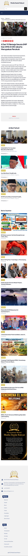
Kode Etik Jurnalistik (8, 546)
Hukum (3, 257)
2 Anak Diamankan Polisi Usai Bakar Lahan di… (13, 334)
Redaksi (5, 533)
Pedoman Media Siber (8, 541)
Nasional (7, 18)
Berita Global (6, 518)
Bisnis (5, 505)
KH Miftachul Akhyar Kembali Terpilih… (11, 196)
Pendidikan (6, 513)
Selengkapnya (4, 153)
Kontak (5, 538)
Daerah (3, 145)
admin (3, 38)
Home (2, 18)
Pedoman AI (6, 544)
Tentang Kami (7, 530)
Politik (5, 510)
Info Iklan (6, 536)
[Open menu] (2, 13)
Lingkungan (6, 515)
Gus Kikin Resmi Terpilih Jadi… (9, 173)
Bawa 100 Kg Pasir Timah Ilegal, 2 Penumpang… (14, 259)
